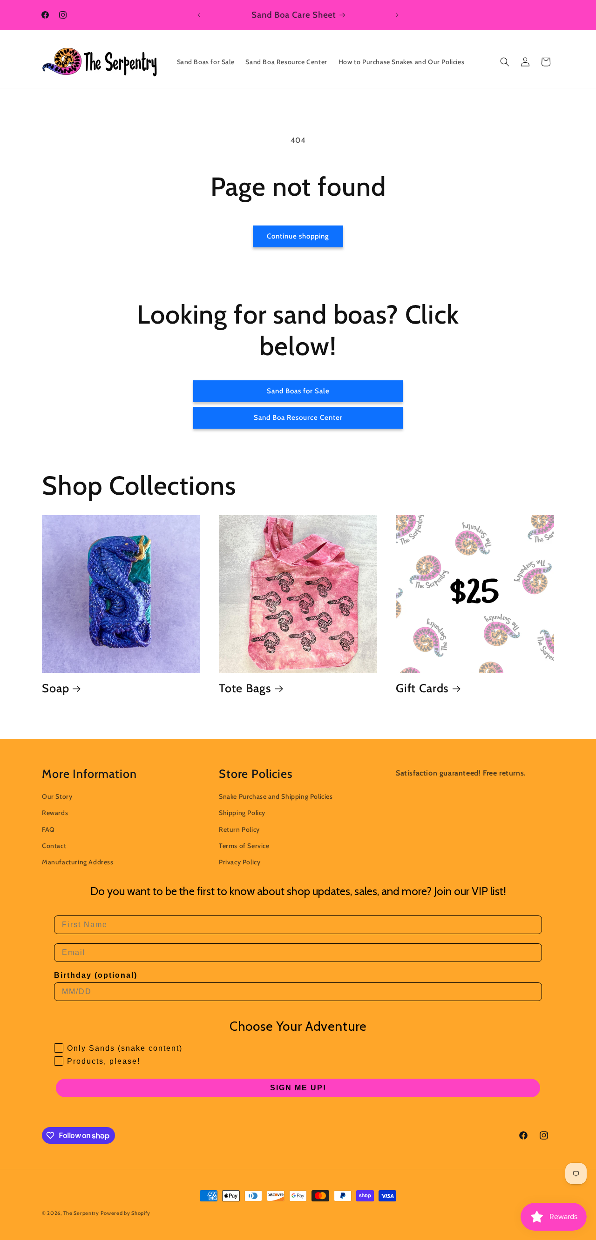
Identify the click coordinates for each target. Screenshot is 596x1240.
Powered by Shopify (125, 1213)
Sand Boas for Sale (298, 391)
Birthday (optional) (95, 975)
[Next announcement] (397, 15)
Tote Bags (245, 688)
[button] (504, 62)
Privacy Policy (239, 862)
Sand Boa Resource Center (298, 417)
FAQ (48, 829)
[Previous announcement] (199, 15)
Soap (55, 688)
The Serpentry (81, 1213)
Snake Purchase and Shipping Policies (276, 796)
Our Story (57, 796)
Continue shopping (298, 236)
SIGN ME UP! (298, 1088)
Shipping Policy (242, 813)
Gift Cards (422, 688)
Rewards (55, 813)
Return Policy (239, 829)
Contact (54, 846)
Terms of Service (244, 846)
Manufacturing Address (78, 862)
